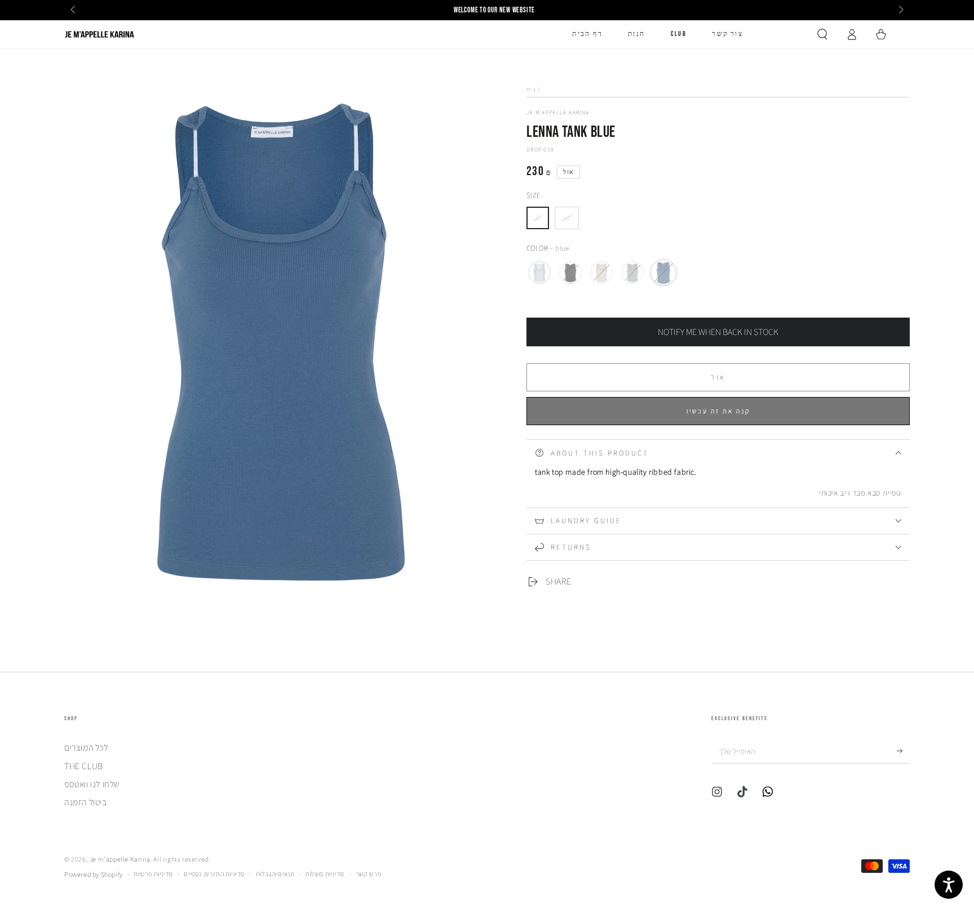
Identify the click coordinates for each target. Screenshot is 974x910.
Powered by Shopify (93, 874)
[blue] (663, 273)
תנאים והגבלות (275, 873)
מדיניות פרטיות (153, 873)
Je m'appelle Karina (558, 112)
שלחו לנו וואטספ (92, 784)
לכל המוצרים (86, 747)
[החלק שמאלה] (73, 10)
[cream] (601, 273)
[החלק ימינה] (900, 10)
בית (531, 89)
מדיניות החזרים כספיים (214, 873)
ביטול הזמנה (85, 802)
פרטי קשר (369, 873)
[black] (570, 273)
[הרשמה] (903, 750)
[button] (822, 34)
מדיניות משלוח (325, 873)
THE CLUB (83, 766)
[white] (539, 273)
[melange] (632, 273)
